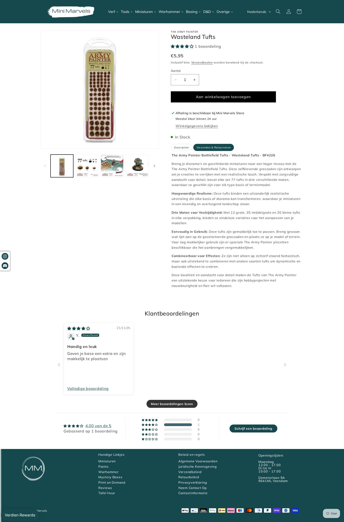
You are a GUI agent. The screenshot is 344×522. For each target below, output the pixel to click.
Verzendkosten (202, 62)
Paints (103, 466)
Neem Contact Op (192, 488)
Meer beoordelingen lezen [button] (172, 404)
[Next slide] (285, 364)
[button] (278, 11)
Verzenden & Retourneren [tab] (213, 147)
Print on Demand (111, 482)
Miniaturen (107, 461)
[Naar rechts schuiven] (154, 166)
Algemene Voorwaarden (197, 461)
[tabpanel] (237, 220)
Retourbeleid (188, 477)
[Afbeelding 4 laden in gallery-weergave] (137, 166)
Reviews (105, 488)
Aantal (176, 71)
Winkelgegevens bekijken (197, 126)
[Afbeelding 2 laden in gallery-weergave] (87, 166)
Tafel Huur (106, 493)
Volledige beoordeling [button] (88, 388)
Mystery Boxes (110, 477)
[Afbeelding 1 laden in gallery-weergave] (62, 166)
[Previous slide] (59, 364)
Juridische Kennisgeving (197, 466)
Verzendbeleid (189, 472)
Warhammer (108, 472)
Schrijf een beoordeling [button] (253, 428)
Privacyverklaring (192, 482)
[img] (78, 328)
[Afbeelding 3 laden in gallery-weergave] (112, 166)
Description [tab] (181, 147)
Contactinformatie (192, 493)
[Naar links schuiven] (45, 166)
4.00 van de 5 (98, 425)
